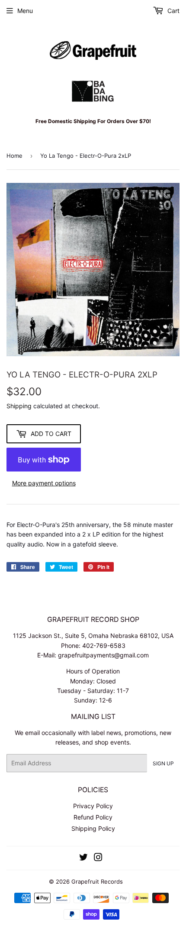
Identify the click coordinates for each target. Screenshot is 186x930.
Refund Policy (93, 817)
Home (14, 155)
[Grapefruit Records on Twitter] (83, 858)
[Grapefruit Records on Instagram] (98, 858)
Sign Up (163, 763)
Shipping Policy (93, 828)
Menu (25, 10)
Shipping (19, 406)
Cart (173, 10)
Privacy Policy (93, 806)
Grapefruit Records (97, 881)
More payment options (44, 483)
